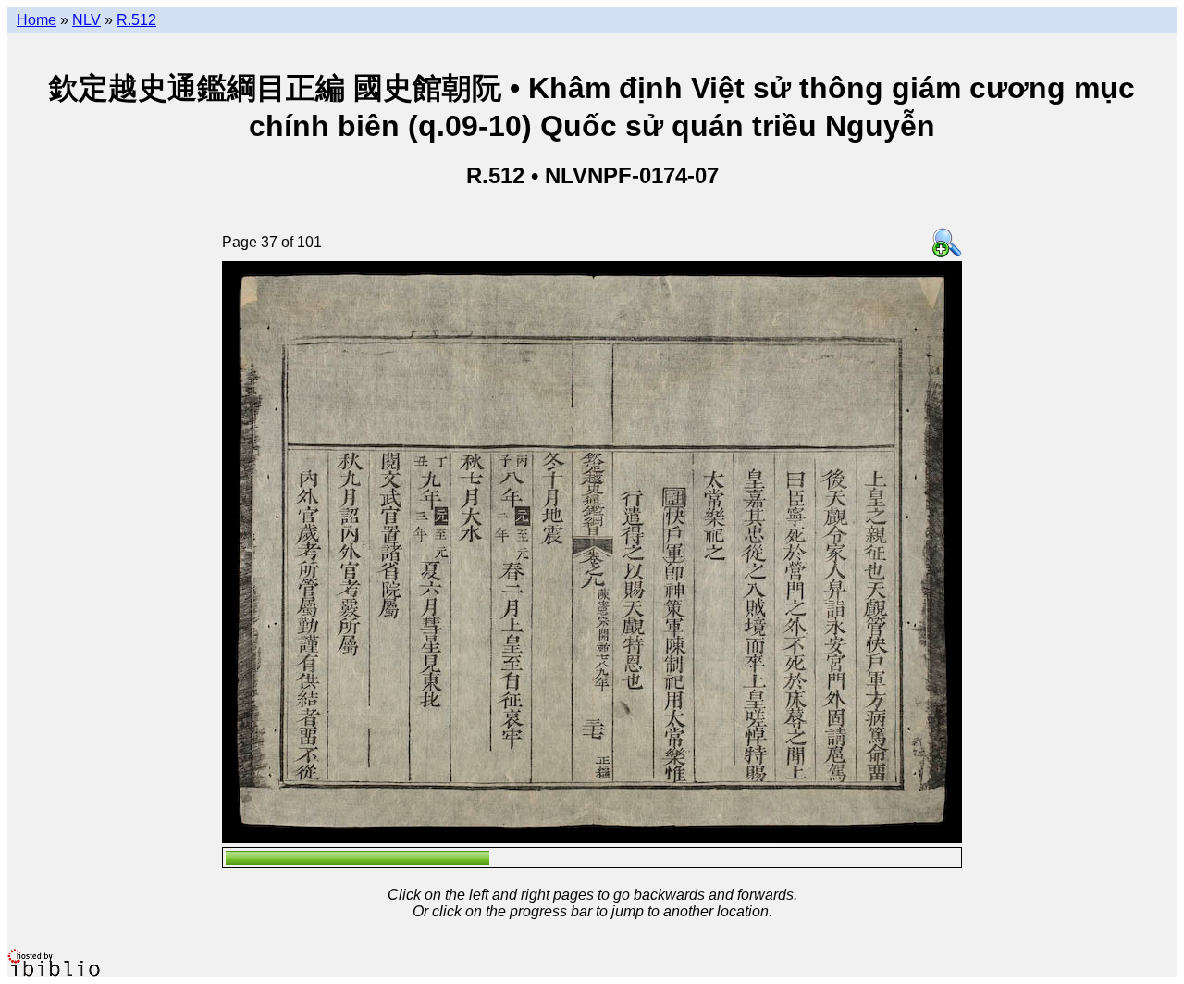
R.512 (136, 20)
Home (36, 20)
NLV (86, 20)
